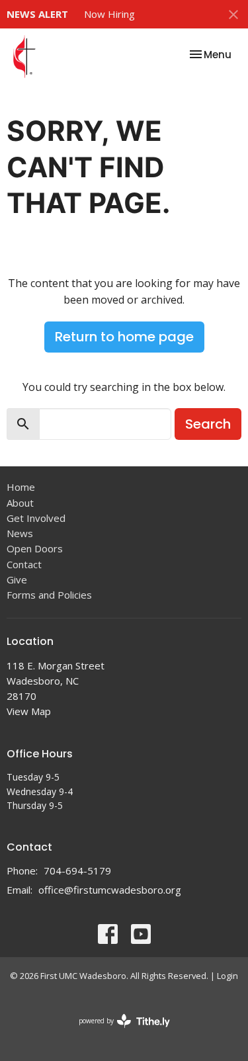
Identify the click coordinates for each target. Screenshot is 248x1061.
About (20, 502)
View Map (29, 711)
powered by (117, 1032)
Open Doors (35, 548)
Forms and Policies (49, 594)
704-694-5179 (77, 870)
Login (227, 976)
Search (208, 424)
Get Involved (36, 518)
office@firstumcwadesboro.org (109, 889)
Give (17, 579)
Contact (24, 564)
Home (21, 486)
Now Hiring (109, 14)
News (20, 533)
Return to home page (124, 336)
